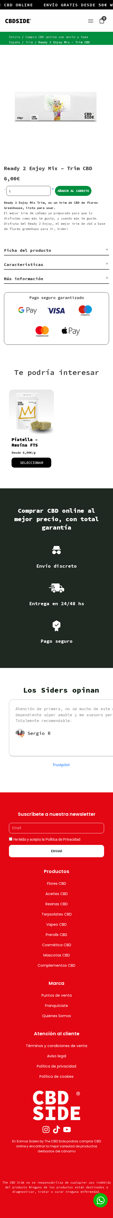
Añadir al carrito (73, 191)
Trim (29, 42)
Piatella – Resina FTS (25, 442)
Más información (23, 278)
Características (23, 264)
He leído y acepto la (46, 839)
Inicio (14, 37)
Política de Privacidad (62, 839)
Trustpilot (61, 764)
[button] (56, 250)
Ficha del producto (27, 250)
